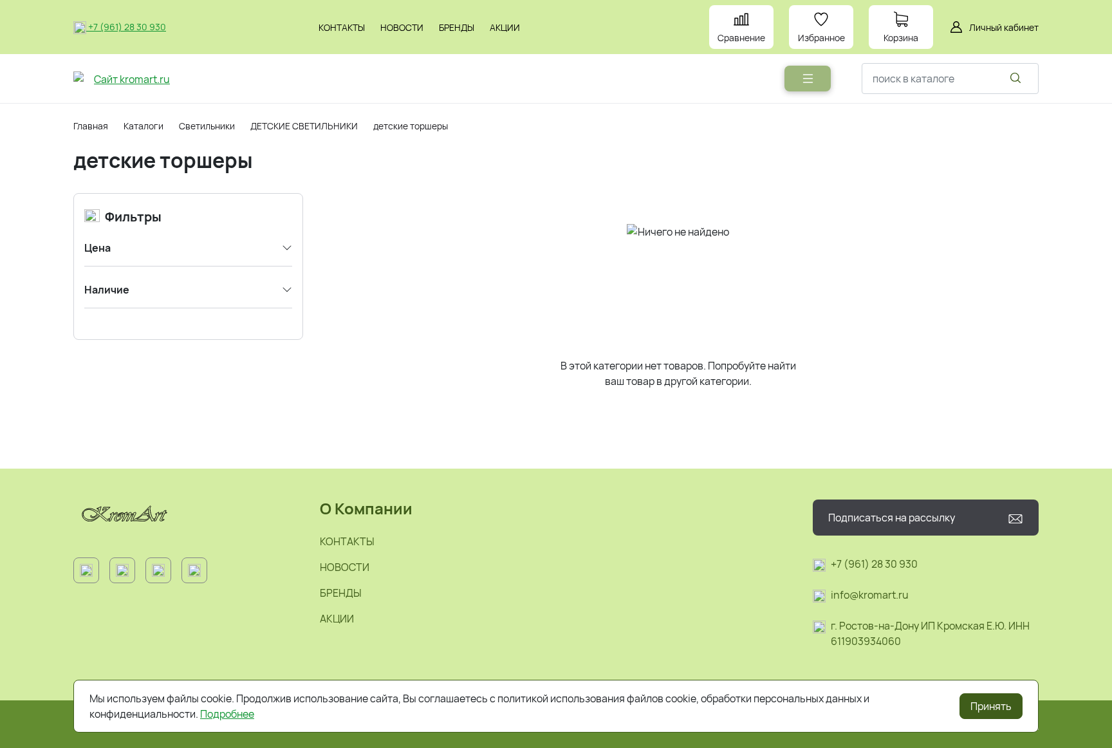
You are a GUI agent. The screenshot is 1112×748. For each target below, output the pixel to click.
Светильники (207, 126)
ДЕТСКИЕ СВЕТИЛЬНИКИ (304, 126)
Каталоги (143, 126)
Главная (90, 126)
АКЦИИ (337, 619)
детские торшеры (410, 126)
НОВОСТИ (344, 567)
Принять (991, 706)
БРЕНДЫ (341, 593)
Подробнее (227, 714)
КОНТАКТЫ (347, 541)
